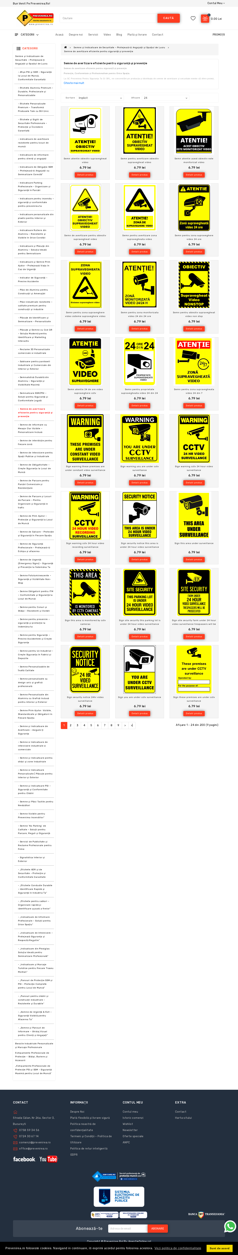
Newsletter (130, 1130)
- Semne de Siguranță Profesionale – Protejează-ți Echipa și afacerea (34, 548)
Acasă (59, 34)
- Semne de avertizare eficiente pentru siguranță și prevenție (35, 413)
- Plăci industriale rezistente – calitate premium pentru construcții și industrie (35, 306)
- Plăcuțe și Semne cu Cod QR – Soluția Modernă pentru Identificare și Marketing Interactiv (35, 335)
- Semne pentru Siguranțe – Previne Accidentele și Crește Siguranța (35, 639)
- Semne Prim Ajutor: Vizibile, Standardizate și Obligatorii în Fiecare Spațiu (35, 714)
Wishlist (128, 1124)
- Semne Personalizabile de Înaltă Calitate (34, 669)
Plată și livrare (137, 34)
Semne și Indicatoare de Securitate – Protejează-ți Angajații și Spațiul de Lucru (31, 60)
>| (132, 725)
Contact (157, 34)
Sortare (70, 97)
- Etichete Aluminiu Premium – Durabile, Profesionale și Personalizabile (35, 92)
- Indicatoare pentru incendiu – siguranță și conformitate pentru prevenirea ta (36, 202)
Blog (119, 34)
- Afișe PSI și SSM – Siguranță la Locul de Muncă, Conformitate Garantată (35, 76)
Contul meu (130, 1111)
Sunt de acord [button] (219, 1248)
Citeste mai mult (74, 83)
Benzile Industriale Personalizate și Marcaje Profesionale (34, 1045)
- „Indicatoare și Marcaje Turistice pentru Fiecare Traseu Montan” (36, 968)
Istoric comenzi (133, 1118)
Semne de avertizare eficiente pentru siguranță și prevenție (98, 51)
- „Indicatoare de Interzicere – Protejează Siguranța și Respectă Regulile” (35, 937)
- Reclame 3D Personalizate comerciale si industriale (34, 351)
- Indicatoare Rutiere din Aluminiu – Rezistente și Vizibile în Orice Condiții (32, 234)
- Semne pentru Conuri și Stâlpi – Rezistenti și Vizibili (34, 609)
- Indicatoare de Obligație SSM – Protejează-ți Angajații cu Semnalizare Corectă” (35, 171)
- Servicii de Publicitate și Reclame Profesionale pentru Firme (35, 845)
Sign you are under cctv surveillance (139, 697)
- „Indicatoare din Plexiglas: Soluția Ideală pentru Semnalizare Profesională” (34, 952)
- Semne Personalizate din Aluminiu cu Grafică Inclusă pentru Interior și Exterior (33, 698)
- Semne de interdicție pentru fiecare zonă (35, 442)
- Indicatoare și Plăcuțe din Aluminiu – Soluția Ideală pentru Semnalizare (33, 250)
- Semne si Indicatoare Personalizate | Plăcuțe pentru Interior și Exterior (35, 774)
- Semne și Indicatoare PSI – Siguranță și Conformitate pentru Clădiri (34, 790)
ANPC (126, 1142)
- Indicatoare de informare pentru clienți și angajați (33, 157)
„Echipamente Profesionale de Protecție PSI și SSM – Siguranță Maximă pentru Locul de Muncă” (33, 1070)
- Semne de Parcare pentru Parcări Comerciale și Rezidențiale (33, 484)
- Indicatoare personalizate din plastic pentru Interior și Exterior (36, 218)
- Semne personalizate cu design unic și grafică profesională (33, 683)
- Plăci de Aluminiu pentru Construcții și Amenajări (33, 292)
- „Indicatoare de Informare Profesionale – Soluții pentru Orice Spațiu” (34, 921)
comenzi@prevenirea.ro (35, 1142)
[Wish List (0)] (193, 18)
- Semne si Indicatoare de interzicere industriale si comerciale (33, 746)
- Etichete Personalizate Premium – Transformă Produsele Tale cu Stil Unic (33, 107)
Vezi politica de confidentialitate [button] (178, 1248)
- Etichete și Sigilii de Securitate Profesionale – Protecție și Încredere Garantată (32, 125)
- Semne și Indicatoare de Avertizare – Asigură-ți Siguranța (33, 730)
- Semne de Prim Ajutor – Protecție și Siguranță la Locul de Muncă (35, 520)
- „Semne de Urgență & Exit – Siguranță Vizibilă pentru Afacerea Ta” (35, 1016)
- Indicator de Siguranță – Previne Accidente (32, 280)
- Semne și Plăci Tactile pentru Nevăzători (35, 803)
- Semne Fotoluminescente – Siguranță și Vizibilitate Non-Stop (34, 579)
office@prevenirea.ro (33, 1148)
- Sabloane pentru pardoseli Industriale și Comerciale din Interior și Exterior (34, 365)
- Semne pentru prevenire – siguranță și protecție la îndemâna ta (34, 623)
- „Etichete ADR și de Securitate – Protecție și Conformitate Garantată (32, 873)
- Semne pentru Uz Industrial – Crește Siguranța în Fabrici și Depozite (35, 655)
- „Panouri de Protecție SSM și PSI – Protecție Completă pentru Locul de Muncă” (35, 984)
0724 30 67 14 (28, 1136)
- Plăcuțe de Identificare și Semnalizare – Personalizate (34, 320)
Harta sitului (183, 1118)
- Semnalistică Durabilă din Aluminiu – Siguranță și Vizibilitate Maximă (33, 381)
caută (168, 18)
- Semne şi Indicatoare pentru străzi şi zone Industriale (35, 760)
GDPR (74, 1154)
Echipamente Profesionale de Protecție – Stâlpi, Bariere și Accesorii (32, 1057)
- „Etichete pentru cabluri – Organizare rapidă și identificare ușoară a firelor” (34, 905)
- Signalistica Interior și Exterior (31, 859)
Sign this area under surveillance (194, 543)
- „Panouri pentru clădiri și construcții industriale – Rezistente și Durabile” (33, 1000)
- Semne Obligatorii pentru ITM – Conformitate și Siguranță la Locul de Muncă (35, 595)
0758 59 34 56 (29, 1130)
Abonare (157, 1228)
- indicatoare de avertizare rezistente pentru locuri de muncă (33, 143)
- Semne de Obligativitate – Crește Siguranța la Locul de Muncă (34, 468)
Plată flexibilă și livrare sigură (90, 1118)
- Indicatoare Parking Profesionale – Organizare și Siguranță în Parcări (34, 187)
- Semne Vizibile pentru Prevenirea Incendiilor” (31, 816)
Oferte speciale (133, 1136)
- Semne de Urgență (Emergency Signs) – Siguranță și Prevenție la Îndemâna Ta (35, 563)
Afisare (135, 97)
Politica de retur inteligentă (89, 1148)
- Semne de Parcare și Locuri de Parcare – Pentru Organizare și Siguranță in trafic (34, 502)
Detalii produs (85, 175)
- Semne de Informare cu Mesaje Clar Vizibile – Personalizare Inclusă (32, 428)
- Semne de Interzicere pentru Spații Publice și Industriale (35, 455)
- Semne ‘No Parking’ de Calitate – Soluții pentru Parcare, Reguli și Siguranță (34, 830)
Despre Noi (77, 1111)
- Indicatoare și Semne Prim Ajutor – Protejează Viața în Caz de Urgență (34, 266)
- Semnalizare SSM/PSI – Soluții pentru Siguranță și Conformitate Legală (33, 397)
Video (107, 34)
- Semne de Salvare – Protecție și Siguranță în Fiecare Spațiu (36, 534)
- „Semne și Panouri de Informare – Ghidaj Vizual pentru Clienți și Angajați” (33, 1031)
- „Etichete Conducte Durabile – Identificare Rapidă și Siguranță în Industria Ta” (35, 889)
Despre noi (76, 34)
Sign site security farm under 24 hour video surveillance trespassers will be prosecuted (194, 624)
